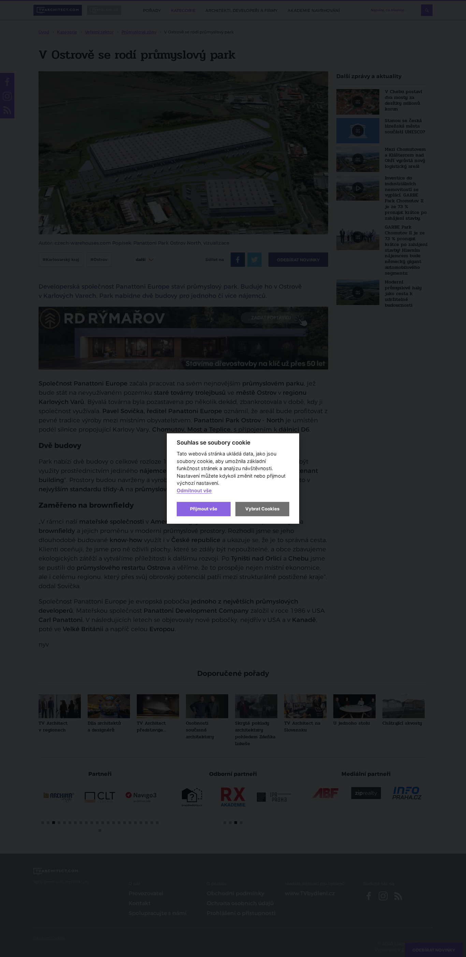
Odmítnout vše (194, 490)
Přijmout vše (203, 508)
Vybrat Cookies (262, 508)
